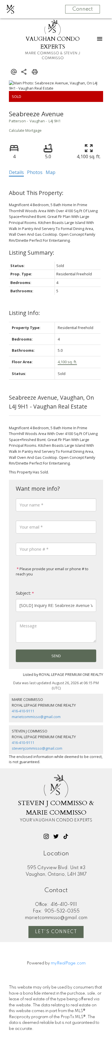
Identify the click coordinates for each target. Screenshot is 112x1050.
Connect (82, 9)
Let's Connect (56, 932)
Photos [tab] (35, 172)
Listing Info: (24, 313)
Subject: (23, 593)
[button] (46, 836)
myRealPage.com (68, 963)
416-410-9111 (23, 710)
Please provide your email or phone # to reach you (52, 571)
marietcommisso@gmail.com (36, 716)
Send (56, 655)
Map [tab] (50, 172)
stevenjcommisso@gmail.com (37, 748)
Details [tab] (16, 172)
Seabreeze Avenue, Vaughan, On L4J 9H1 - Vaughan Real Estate (51, 402)
